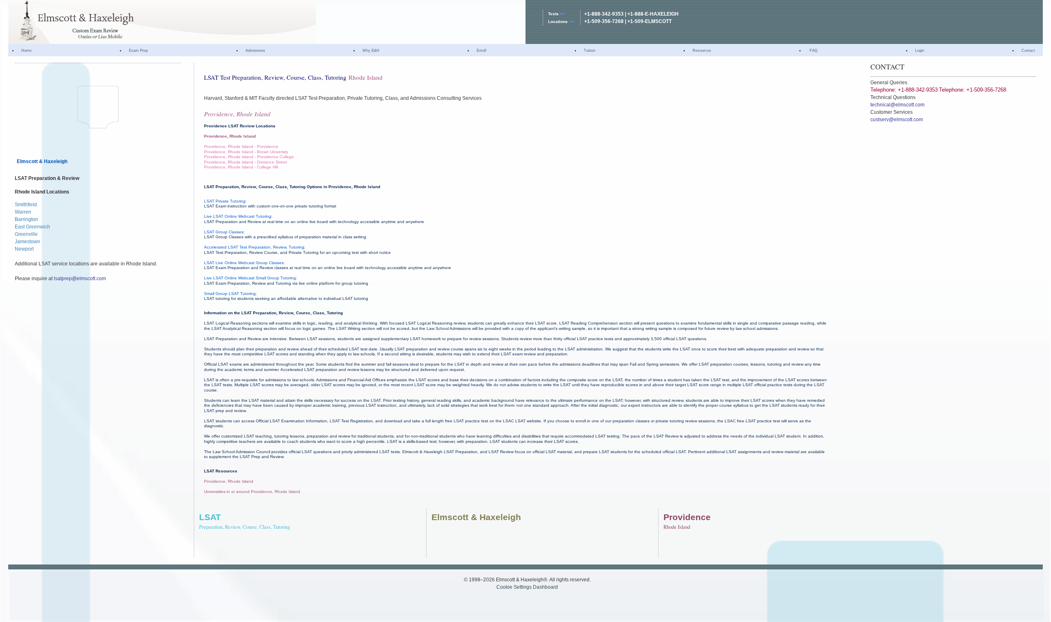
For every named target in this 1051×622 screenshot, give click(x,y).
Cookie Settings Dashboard (527, 587)
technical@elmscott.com (897, 105)
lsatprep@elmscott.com (80, 278)
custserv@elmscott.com (896, 119)
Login (919, 50)
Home (26, 50)
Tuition (589, 50)
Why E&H (371, 50)
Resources (702, 50)
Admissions (255, 50)
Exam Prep (138, 50)
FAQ (812, 50)
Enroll (481, 50)
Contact (1028, 50)
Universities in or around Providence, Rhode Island (252, 491)
